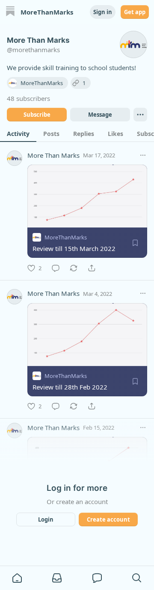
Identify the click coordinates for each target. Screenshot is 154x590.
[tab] (18, 133)
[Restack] (73, 268)
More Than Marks (53, 155)
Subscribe (37, 114)
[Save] (135, 243)
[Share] (91, 268)
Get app (134, 12)
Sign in (102, 12)
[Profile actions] (140, 114)
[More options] (143, 155)
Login (45, 519)
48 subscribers (28, 98)
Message (100, 114)
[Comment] (55, 268)
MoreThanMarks (65, 237)
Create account (108, 519)
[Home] (10, 12)
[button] (17, 578)
